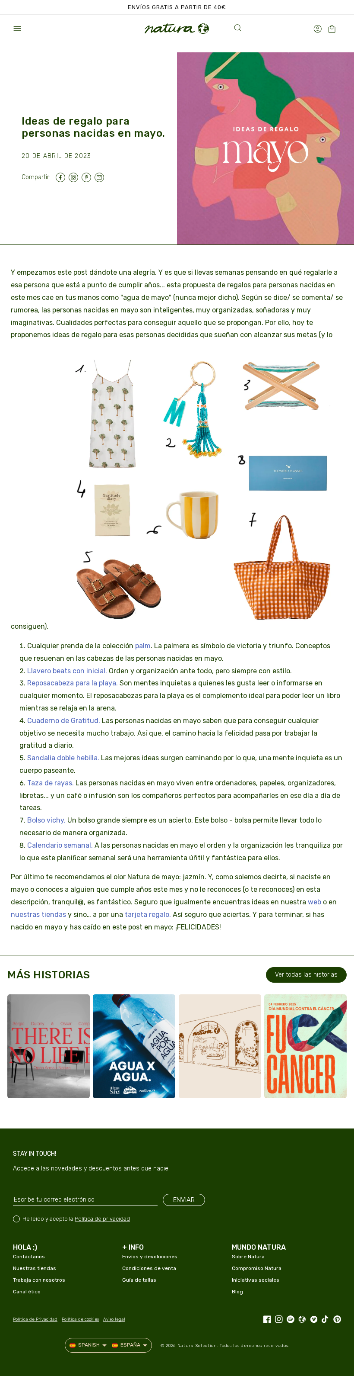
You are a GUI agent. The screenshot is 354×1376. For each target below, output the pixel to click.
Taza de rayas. (50, 783)
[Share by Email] (101, 177)
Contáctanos (29, 1257)
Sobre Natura (248, 1257)
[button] (17, 28)
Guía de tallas (139, 1280)
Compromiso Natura (256, 1268)
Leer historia (50, 1083)
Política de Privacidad (35, 1319)
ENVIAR (184, 1200)
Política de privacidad (102, 1218)
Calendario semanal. (60, 845)
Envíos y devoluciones (149, 1257)
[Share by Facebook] (62, 177)
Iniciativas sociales (255, 1280)
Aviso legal (114, 1319)
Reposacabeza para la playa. (72, 683)
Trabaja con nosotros (39, 1280)
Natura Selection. (197, 1345)
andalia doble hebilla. (65, 758)
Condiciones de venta (149, 1268)
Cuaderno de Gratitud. (63, 721)
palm (143, 646)
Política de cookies (80, 1319)
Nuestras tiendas (34, 1268)
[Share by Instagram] (75, 177)
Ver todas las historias (306, 974)
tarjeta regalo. (148, 914)
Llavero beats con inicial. (67, 671)
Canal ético (27, 1292)
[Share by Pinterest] (88, 177)
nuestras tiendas (38, 914)
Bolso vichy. (46, 820)
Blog (237, 1292)
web (314, 902)
